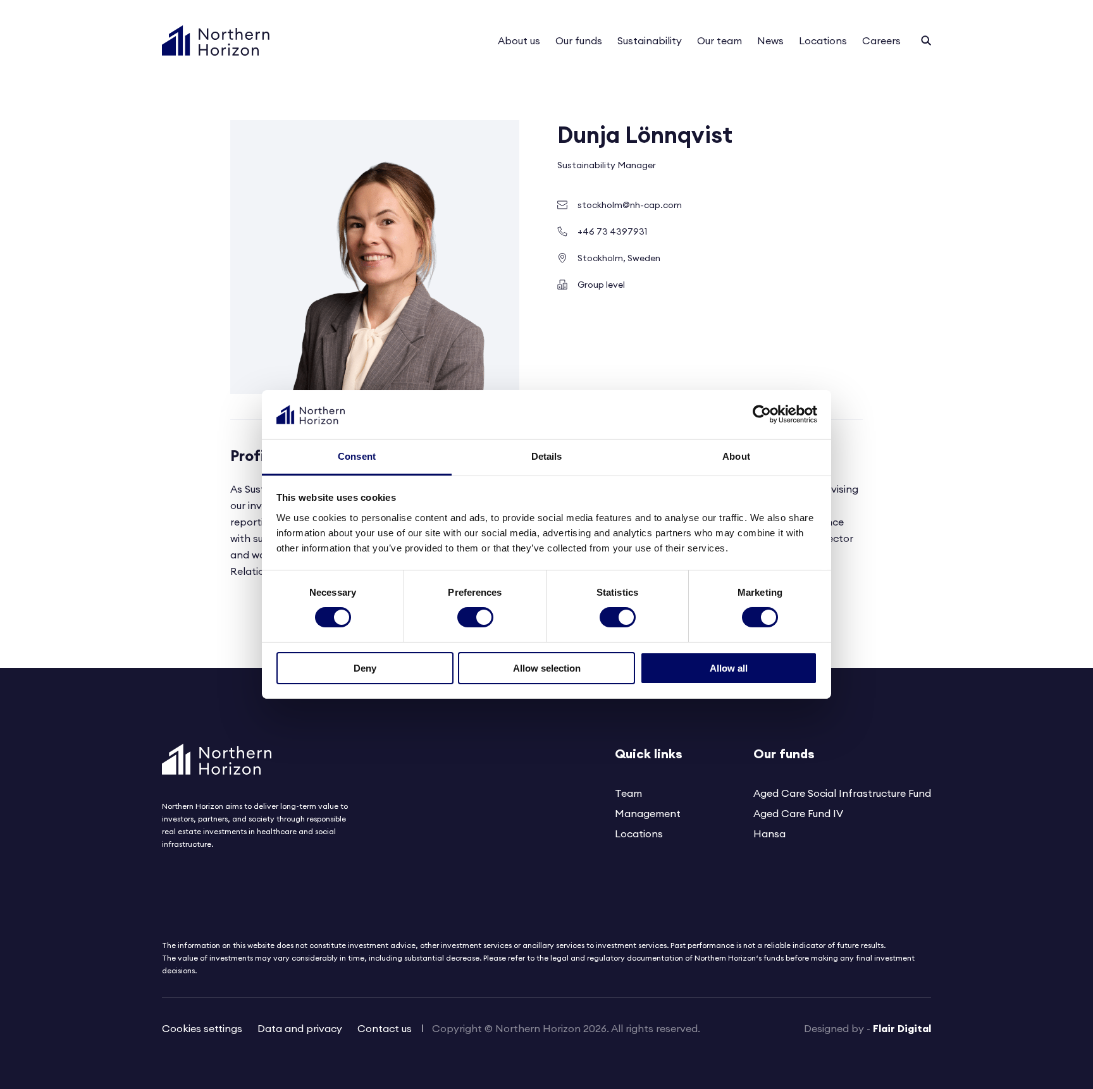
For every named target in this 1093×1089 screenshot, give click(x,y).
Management (648, 813)
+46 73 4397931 (612, 231)
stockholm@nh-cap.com (629, 205)
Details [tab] (546, 456)
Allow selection (547, 668)
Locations (823, 40)
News (770, 40)
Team (628, 793)
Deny (365, 668)
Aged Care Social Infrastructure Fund (842, 793)
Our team (719, 40)
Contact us (384, 1028)
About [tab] (736, 456)
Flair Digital (902, 1028)
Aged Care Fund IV (798, 813)
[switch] (475, 617)
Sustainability (649, 40)
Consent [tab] (357, 456)
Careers (881, 40)
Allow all (729, 668)
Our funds (578, 40)
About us (519, 40)
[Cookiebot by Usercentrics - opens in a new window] (762, 414)
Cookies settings (202, 1028)
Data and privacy (299, 1028)
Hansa (769, 833)
